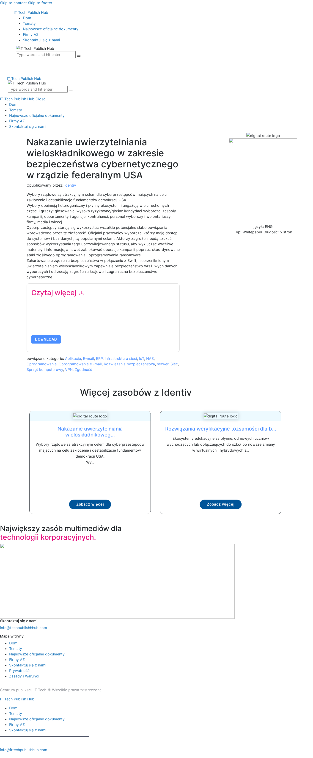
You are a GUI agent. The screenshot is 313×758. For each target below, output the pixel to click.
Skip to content (13, 2)
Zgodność (83, 369)
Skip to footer (40, 2)
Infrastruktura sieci (121, 358)
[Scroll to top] (2, 755)
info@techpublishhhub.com (23, 627)
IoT (141, 358)
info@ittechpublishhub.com (23, 749)
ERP (99, 358)
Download (46, 339)
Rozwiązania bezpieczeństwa (129, 364)
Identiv (70, 185)
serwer (162, 364)
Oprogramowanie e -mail (80, 364)
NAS (150, 358)
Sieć (174, 364)
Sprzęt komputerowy (45, 369)
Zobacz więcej (90, 504)
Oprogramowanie (42, 364)
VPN (69, 369)
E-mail (88, 358)
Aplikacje (73, 358)
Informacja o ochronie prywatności (89, 324)
